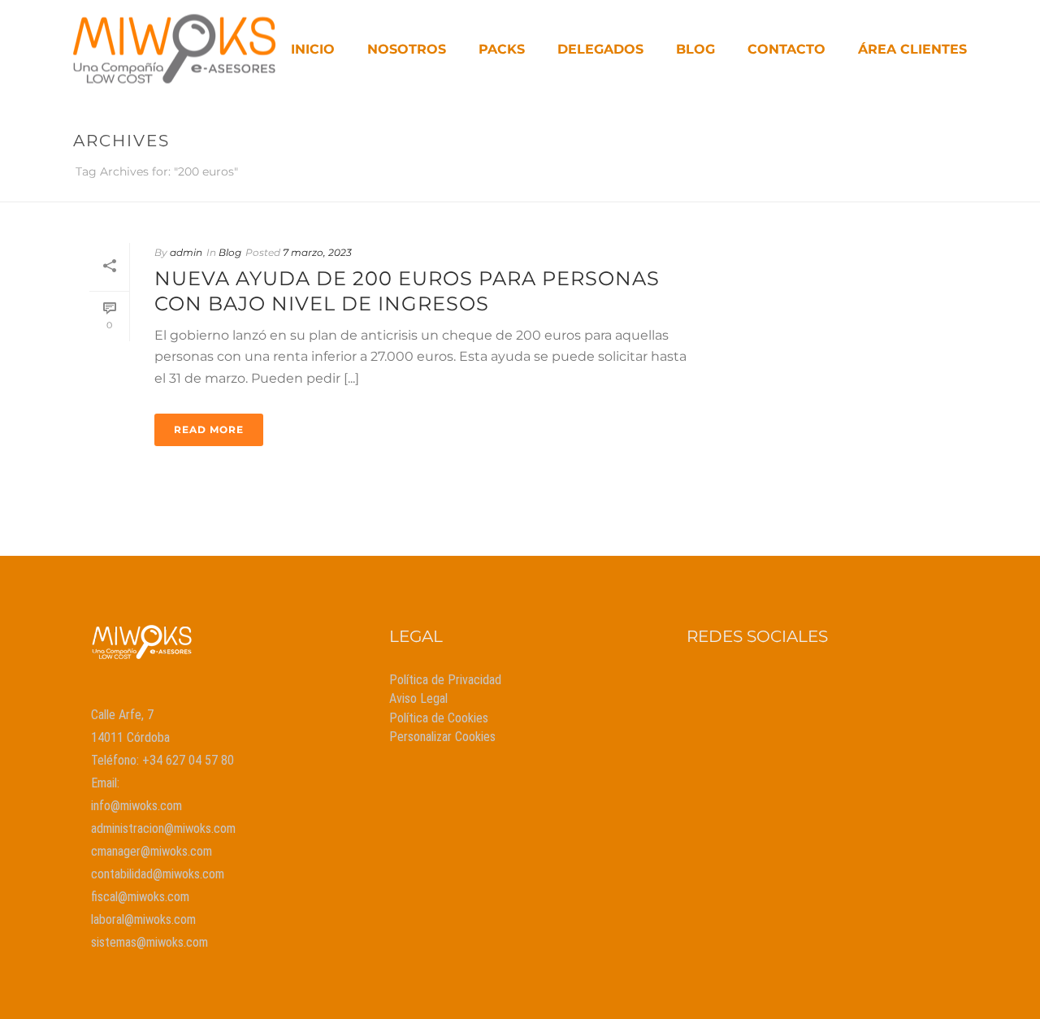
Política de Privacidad (445, 679)
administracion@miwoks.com (163, 828)
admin (186, 252)
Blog (230, 252)
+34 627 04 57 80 (188, 760)
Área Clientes (912, 49)
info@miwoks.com (136, 805)
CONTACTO (787, 49)
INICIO (313, 49)
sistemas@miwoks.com (149, 942)
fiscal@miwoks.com (140, 896)
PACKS (502, 49)
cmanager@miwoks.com (151, 851)
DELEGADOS (600, 49)
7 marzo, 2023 (317, 252)
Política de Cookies (438, 718)
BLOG (695, 49)
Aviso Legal (418, 698)
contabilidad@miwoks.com (157, 874)
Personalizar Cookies (442, 736)
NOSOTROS (406, 49)
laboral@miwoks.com (143, 919)
